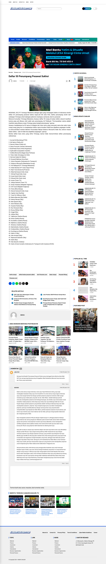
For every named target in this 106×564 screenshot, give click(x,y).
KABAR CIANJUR (21, 559)
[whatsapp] (16, 283)
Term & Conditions (72, 532)
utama (77, 322)
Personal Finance (14, 553)
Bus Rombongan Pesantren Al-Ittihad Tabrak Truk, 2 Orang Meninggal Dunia (93, 272)
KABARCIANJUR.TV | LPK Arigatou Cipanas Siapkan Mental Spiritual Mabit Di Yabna (90, 191)
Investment (12, 545)
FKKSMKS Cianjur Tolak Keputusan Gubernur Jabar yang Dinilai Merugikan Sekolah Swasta (93, 263)
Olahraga (77, 39)
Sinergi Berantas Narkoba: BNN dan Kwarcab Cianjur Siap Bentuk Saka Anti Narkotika (62, 359)
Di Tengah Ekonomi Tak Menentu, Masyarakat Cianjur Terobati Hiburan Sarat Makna (90, 168)
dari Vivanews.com (42, 274)
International (85, 39)
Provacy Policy (61, 532)
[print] (20, 283)
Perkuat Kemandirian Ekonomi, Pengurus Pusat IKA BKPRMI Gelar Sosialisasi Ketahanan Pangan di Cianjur (31, 359)
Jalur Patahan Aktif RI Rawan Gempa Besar (54, 294)
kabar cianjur (53, 274)
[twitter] (13, 283)
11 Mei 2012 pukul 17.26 (64, 372)
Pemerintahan (41, 39)
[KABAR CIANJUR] (21, 10)
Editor (31, 2)
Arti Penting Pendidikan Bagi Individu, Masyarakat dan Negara (93, 280)
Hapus (67, 384)
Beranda (11, 72)
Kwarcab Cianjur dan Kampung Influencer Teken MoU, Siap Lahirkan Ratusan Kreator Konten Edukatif (47, 359)
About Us (15, 2)
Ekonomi (24, 39)
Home (10, 2)
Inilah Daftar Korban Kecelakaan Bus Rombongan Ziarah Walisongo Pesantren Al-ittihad (93, 297)
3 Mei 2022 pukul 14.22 (64, 387)
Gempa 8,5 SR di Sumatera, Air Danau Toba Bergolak (25, 299)
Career (95, 532)
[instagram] (91, 2)
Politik (18, 39)
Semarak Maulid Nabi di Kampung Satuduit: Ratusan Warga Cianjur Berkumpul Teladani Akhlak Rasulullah (83, 327)
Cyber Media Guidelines (85, 532)
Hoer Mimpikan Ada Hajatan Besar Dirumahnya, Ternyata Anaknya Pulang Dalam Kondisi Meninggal (93, 289)
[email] (23, 283)
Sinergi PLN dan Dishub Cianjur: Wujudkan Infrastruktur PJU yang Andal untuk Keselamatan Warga (60, 42)
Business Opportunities (15, 551)
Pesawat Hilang (63, 274)
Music (70, 39)
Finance (12, 543)
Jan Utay (16, 372)
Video (55, 39)
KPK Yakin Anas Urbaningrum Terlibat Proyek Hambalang (24, 295)
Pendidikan (32, 39)
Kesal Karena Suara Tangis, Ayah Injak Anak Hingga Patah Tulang (54, 299)
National (12, 541)
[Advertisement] (53, 25)
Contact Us (21, 2)
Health (62, 39)
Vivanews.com (17, 72)
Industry (12, 547)
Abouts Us (45, 532)
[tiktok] (96, 2)
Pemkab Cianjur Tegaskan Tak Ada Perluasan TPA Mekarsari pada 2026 (48, 339)
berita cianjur (13, 274)
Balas (63, 384)
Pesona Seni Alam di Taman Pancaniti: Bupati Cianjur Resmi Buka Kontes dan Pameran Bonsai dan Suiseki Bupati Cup (15, 359)
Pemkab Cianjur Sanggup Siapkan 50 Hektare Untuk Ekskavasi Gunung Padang (25, 303)
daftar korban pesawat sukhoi (27, 274)
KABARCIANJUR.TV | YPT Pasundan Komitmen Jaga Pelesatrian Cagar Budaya (90, 211)
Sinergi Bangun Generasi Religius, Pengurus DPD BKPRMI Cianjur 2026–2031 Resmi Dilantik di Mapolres (31, 339)
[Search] (60, 8)
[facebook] (86, 2)
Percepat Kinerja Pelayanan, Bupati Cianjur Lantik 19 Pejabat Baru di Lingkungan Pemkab (54, 304)
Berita (48, 39)
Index (27, 2)
